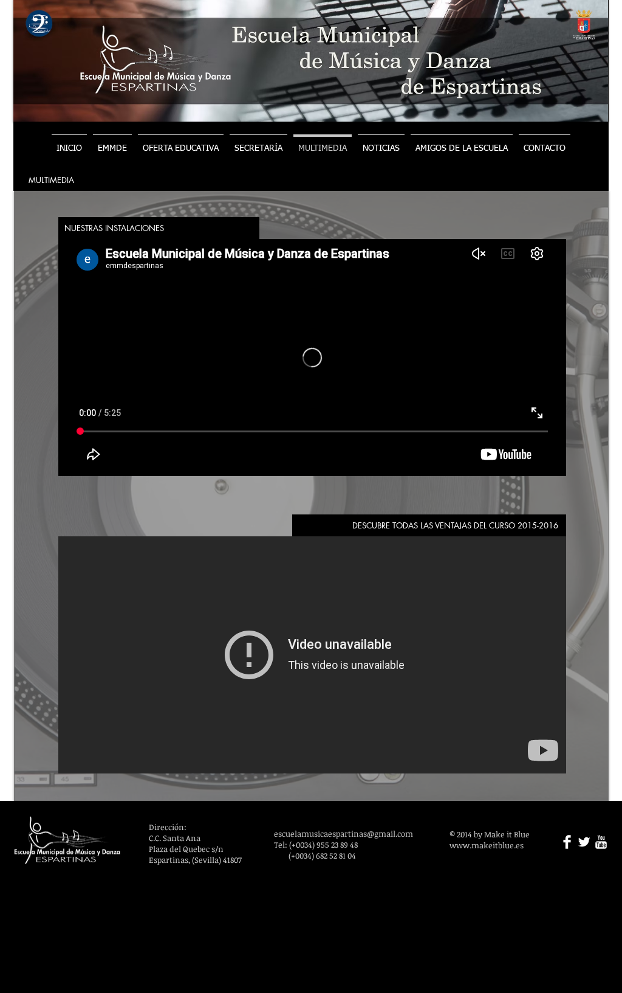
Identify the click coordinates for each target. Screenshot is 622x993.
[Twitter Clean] (584, 842)
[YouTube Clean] (601, 842)
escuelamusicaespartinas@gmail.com (343, 833)
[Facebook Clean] (567, 842)
